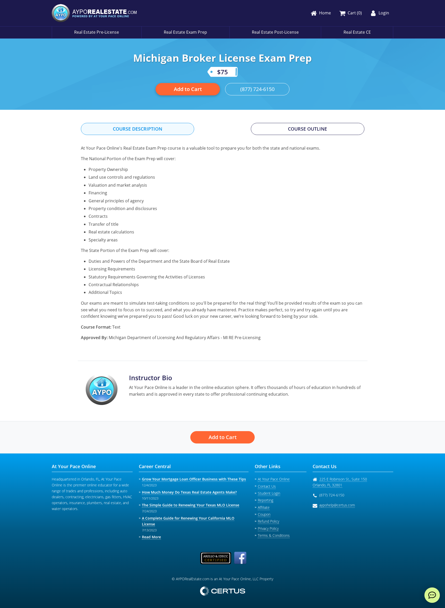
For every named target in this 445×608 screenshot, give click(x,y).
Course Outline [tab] (307, 129)
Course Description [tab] (137, 129)
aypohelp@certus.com (337, 505)
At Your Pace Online (274, 479)
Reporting (265, 500)
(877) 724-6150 (257, 89)
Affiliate (264, 507)
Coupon (264, 514)
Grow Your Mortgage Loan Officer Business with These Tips (194, 479)
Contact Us (267, 486)
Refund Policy (268, 521)
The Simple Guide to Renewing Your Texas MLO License (190, 505)
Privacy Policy (268, 528)
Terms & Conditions (274, 535)
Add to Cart (188, 89)
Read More (151, 536)
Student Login (269, 493)
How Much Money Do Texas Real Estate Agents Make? (189, 492)
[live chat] (432, 595)
